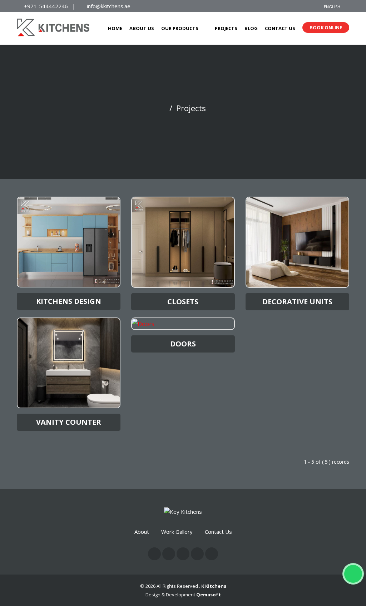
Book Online (326, 27)
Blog (251, 28)
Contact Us (280, 28)
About (141, 531)
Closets (182, 301)
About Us (141, 28)
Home (115, 28)
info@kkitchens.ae (108, 6)
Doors (183, 344)
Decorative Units (297, 301)
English (332, 6)
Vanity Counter (68, 422)
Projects (226, 28)
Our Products (179, 28)
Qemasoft (208, 594)
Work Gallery (177, 531)
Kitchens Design (68, 301)
